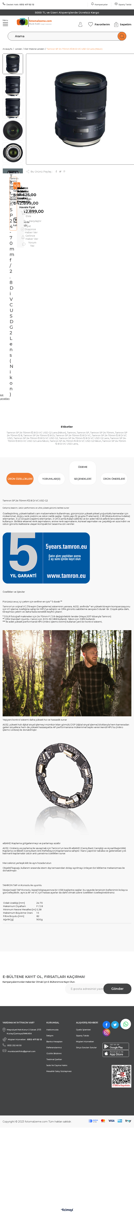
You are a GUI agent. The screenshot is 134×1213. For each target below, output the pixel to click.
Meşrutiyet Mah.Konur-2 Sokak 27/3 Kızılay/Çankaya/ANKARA (24, 1031)
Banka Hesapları (54, 1041)
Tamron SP (83, 432)
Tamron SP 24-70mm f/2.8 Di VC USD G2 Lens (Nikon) (36, 432)
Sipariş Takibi (124, 4)
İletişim (49, 1035)
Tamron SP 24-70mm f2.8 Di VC (73, 435)
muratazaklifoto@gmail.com (21, 1051)
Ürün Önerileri (114, 478)
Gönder (117, 989)
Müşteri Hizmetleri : (25, 1039)
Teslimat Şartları (54, 1059)
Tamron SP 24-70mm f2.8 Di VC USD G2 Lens (84, 438)
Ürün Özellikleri (20, 478)
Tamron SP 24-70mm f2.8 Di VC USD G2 (36, 438)
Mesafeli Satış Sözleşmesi (59, 1071)
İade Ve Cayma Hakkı (56, 1065)
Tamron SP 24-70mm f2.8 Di (39, 435)
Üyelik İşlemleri (83, 1029)
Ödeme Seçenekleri (82, 472)
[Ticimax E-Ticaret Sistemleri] (67, 1210)
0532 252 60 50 (14, 1045)
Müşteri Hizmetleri (85, 1041)
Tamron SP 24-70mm (102, 432)
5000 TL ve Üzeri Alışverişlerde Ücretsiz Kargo (67, 12)
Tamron (71, 432)
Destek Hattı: (20, 4)
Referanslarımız (54, 1047)
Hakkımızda (52, 1029)
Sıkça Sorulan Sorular (86, 1047)
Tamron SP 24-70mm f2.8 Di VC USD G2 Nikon (75, 441)
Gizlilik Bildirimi (54, 1053)
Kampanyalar (101, 4)
